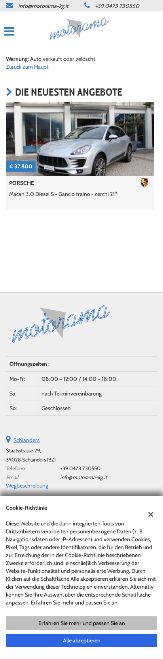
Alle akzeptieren (81, 640)
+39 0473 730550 (117, 5)
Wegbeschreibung (27, 485)
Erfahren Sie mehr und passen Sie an (81, 623)
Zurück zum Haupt (27, 66)
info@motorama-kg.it (43, 5)
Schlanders (26, 440)
